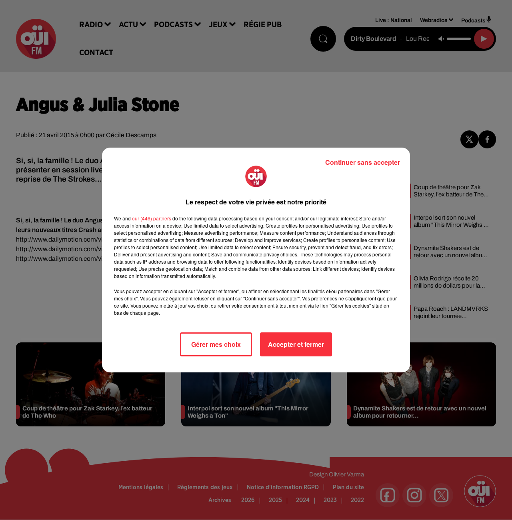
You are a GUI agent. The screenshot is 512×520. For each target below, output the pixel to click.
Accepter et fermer (296, 344)
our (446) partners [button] (151, 218)
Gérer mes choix (216, 344)
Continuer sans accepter (362, 162)
